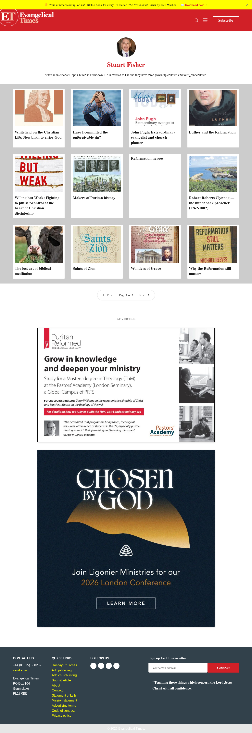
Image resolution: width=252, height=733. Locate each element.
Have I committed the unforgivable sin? (90, 134)
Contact (57, 690)
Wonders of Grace (146, 268)
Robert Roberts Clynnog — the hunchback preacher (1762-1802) (211, 203)
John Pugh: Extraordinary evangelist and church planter (153, 137)
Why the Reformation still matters (210, 271)
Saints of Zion (84, 268)
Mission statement (64, 700)
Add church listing (64, 675)
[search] (196, 20)
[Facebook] (93, 666)
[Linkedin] (116, 666)
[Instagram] (109, 666)
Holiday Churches (64, 665)
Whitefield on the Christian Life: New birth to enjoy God (38, 134)
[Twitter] (101, 666)
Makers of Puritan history (94, 197)
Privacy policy (61, 715)
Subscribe (225, 20)
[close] (247, 5)
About (56, 685)
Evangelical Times (131, 728)
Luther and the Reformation (212, 132)
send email (20, 670)
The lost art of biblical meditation (33, 271)
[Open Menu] (205, 20)
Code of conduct (63, 710)
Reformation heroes (147, 158)
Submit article (61, 680)
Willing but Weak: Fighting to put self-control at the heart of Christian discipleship (37, 205)
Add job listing (62, 670)
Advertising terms (64, 705)
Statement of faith (64, 695)
